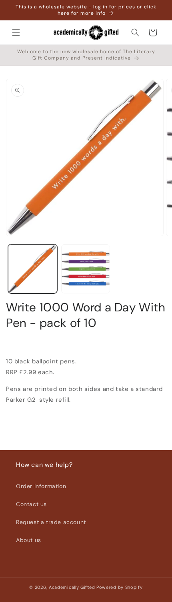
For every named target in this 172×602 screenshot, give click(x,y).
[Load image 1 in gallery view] (32, 268)
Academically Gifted (72, 587)
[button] (16, 32)
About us (28, 540)
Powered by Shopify (119, 587)
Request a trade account (51, 522)
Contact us (31, 504)
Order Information (41, 486)
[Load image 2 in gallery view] (85, 268)
